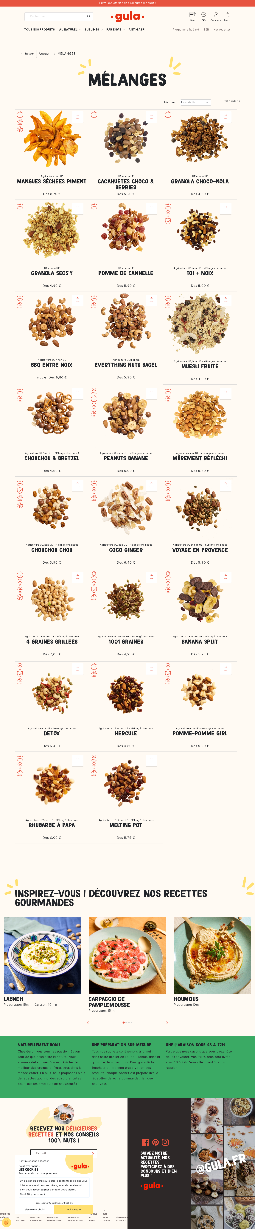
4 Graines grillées (52, 642)
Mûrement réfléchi (200, 458)
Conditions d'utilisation (36, 1219)
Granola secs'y (52, 273)
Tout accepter (74, 1209)
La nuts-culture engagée (106, 1216)
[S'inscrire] (93, 1153)
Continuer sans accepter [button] (34, 1161)
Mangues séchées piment (52, 182)
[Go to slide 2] (126, 1022)
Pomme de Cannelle (125, 273)
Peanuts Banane (126, 458)
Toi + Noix (200, 273)
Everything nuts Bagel (126, 365)
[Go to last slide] (87, 1022)
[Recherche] (89, 16)
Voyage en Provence (200, 550)
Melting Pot (126, 825)
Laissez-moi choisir (34, 1209)
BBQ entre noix (52, 365)
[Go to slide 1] (123, 1023)
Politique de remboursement (55, 1219)
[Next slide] (167, 1022)
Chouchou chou (52, 550)
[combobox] (58, 16)
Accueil (44, 53)
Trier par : (170, 102)
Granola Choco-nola (200, 182)
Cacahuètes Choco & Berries (126, 185)
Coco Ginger (126, 550)
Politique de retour (93, 1217)
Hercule (126, 734)
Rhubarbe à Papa (52, 825)
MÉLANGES (67, 53)
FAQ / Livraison (20, 1219)
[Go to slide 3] (129, 1022)
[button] (70, 30)
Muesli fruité (200, 366)
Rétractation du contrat (122, 1219)
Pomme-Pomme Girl (200, 734)
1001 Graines (125, 642)
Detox (52, 734)
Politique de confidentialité (75, 1219)
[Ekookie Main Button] (6, 1222)
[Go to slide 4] (131, 1022)
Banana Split (200, 642)
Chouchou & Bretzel (52, 458)
